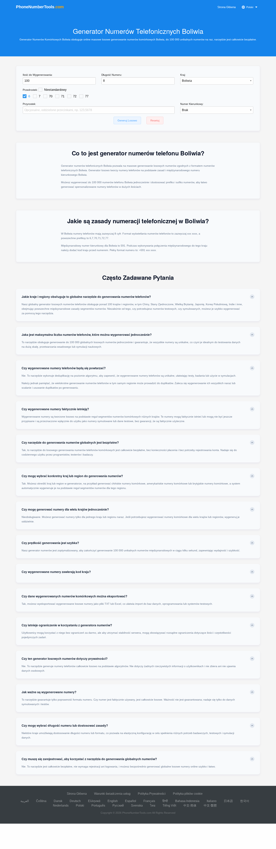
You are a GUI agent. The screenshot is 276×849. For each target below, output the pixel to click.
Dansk (58, 801)
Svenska (137, 805)
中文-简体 (189, 805)
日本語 (228, 801)
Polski (80, 805)
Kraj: (183, 74)
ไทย (152, 805)
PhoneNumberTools (40, 7)
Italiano (211, 801)
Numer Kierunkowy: (192, 103)
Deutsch (75, 801)
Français (149, 801)
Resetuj (154, 120)
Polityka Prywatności (152, 793)
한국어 (244, 801)
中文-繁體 (210, 805)
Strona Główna (226, 7)
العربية (24, 801)
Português (98, 805)
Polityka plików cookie (188, 793)
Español (130, 801)
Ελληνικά (94, 801)
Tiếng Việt (169, 805)
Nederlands (61, 805)
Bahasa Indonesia (187, 801)
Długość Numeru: (111, 74)
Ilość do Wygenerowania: (38, 74)
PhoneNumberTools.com (137, 812)
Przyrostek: (29, 103)
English (113, 801)
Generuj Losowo (127, 120)
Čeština (41, 801)
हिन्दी (165, 801)
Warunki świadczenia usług (112, 793)
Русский (118, 805)
